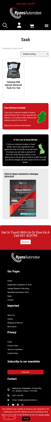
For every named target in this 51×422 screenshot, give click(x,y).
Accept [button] (26, 418)
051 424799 (28, 235)
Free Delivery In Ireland (14, 107)
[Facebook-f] (8, 405)
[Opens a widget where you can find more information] (9, 418)
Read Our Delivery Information (17, 125)
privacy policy (44, 414)
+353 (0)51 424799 (25, 3)
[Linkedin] (18, 405)
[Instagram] (23, 405)
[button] (47, 26)
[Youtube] (13, 405)
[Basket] (32, 26)
